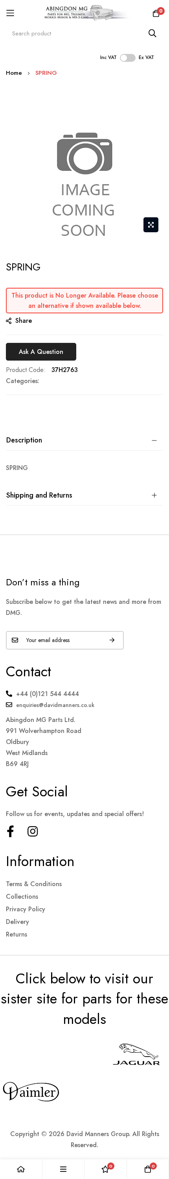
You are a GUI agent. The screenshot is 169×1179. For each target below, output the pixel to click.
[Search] (152, 33)
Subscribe (112, 640)
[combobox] (84, 33)
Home (14, 72)
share (23, 320)
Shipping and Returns (39, 495)
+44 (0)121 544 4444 (47, 693)
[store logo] (84, 13)
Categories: (22, 380)
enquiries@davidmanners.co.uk (55, 705)
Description (24, 440)
